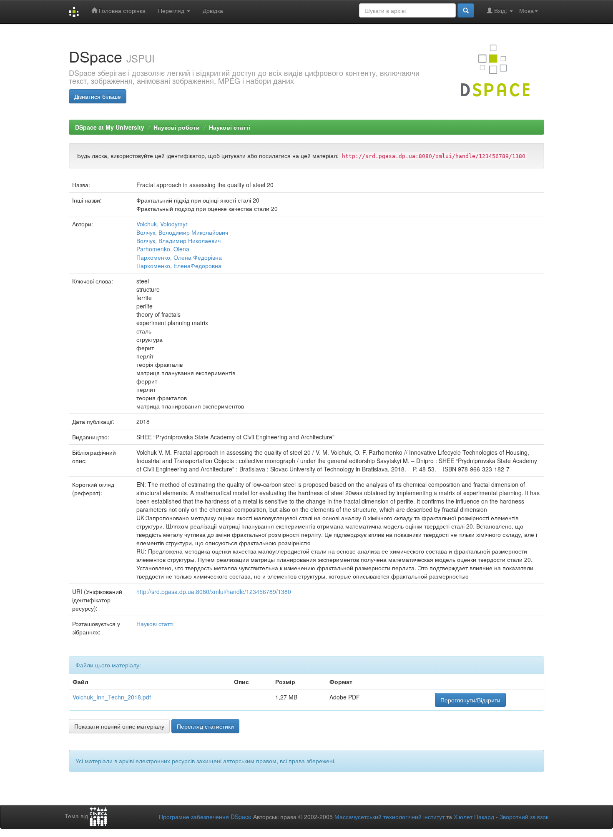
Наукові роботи (176, 127)
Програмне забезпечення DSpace (205, 816)
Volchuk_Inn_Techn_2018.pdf (112, 697)
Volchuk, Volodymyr (162, 224)
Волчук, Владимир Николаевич (178, 240)
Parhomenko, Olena (162, 249)
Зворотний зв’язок (524, 816)
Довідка (213, 10)
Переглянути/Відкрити (470, 700)
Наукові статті (230, 127)
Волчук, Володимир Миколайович (182, 232)
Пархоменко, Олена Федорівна (179, 257)
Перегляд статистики (205, 726)
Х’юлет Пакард (474, 816)
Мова (526, 10)
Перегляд (172, 10)
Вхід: (500, 10)
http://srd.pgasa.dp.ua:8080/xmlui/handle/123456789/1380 (213, 591)
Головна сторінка (121, 10)
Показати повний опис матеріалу (119, 726)
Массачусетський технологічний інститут (389, 816)
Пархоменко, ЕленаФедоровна (178, 265)
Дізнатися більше (97, 96)
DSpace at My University (109, 127)
